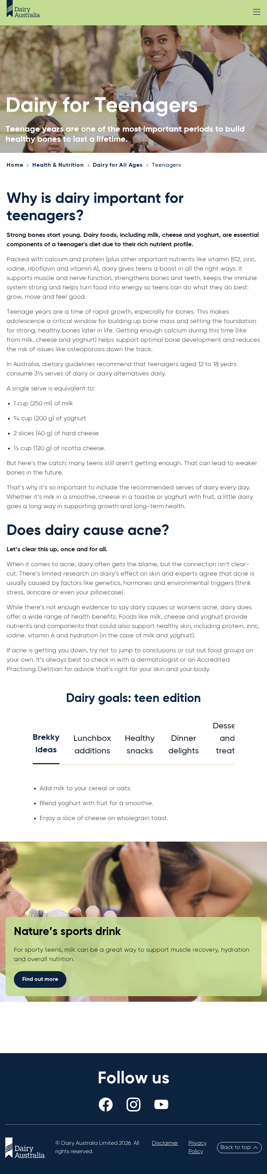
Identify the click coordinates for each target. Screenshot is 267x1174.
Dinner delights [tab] (183, 744)
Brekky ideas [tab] (46, 743)
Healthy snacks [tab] (139, 744)
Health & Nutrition (57, 165)
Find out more (40, 979)
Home (15, 165)
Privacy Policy (197, 1148)
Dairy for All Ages (117, 165)
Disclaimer (165, 1143)
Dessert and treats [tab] (227, 738)
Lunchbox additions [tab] (92, 744)
